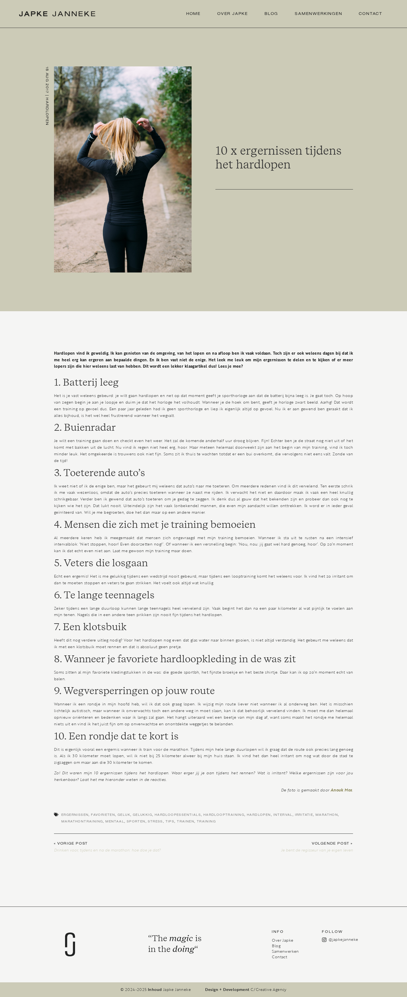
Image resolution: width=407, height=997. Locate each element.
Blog (271, 14)
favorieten (103, 814)
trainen (185, 821)
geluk (124, 814)
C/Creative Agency (269, 989)
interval (283, 814)
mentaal (114, 821)
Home (193, 14)
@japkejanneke (343, 939)
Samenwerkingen (318, 14)
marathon (327, 814)
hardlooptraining (224, 814)
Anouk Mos (341, 790)
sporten (136, 821)
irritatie (304, 814)
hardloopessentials (178, 814)
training (206, 821)
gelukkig (142, 814)
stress (155, 821)
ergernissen (75, 814)
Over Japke (232, 14)
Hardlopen (47, 111)
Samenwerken (285, 951)
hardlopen (259, 814)
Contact (371, 14)
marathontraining (82, 821)
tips (170, 821)
